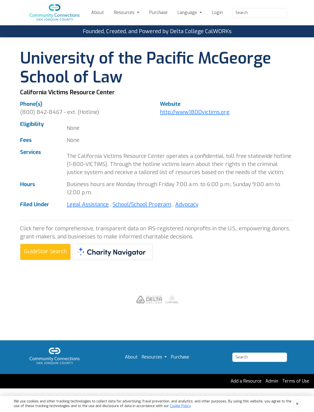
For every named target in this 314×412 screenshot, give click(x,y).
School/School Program (142, 204)
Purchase (158, 12)
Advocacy (186, 204)
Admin (271, 381)
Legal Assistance (88, 204)
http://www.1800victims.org (194, 112)
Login (217, 12)
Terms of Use (295, 381)
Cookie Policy (180, 406)
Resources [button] (125, 12)
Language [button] (187, 12)
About (97, 12)
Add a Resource (246, 381)
